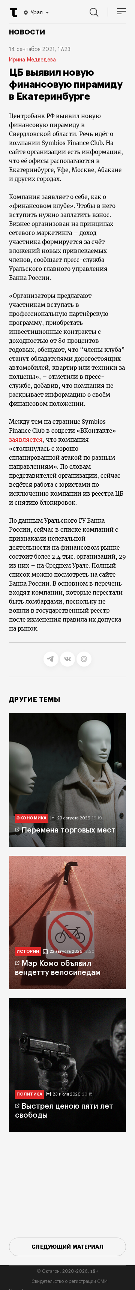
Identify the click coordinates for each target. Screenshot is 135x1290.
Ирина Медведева (32, 60)
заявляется (26, 439)
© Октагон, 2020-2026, (68, 1271)
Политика (29, 1094)
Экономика (31, 818)
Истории (27, 951)
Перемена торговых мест (68, 830)
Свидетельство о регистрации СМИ (70, 1281)
